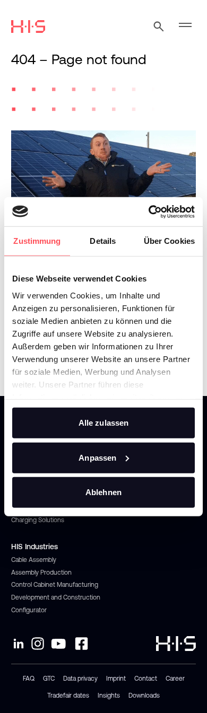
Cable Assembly (33, 560)
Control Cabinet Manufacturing (54, 584)
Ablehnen (103, 492)
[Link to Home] (28, 26)
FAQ (28, 678)
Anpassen (97, 457)
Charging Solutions (37, 520)
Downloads (144, 695)
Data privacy (80, 678)
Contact (145, 678)
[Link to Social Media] (18, 643)
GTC (49, 678)
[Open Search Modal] (158, 26)
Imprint (116, 678)
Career (175, 678)
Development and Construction (55, 597)
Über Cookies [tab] (169, 240)
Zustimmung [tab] (37, 240)
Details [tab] (103, 240)
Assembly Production (41, 572)
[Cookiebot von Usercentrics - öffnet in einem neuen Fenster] (149, 211)
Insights (109, 695)
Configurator (29, 610)
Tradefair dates (68, 695)
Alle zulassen (103, 422)
